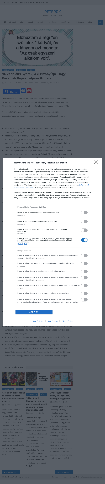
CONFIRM (34, 312)
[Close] (96, 163)
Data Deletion (38, 321)
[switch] (84, 212)
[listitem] (52, 207)
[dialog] (52, 242)
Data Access (52, 321)
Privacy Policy (67, 321)
